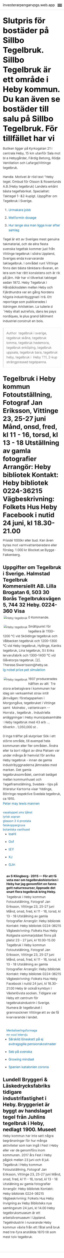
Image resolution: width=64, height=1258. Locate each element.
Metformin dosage (22, 217)
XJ (10, 857)
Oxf (11, 841)
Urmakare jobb (20, 210)
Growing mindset (21, 1059)
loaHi (12, 834)
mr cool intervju (17, 1034)
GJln (12, 864)
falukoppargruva (14, 825)
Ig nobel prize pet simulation (24, 670)
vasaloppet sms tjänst (17, 812)
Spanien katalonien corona (29, 1067)
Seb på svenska (20, 1052)
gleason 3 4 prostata (17, 821)
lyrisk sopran (11, 816)
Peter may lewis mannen (21, 803)
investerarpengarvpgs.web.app (29, 5)
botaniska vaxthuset (16, 829)
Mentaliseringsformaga (21, 1030)
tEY (11, 849)
